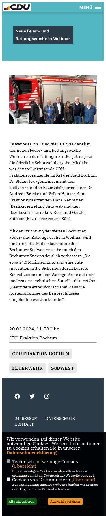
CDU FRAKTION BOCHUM (41, 353)
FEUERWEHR (27, 368)
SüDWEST (62, 368)
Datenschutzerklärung (32, 452)
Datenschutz (60, 418)
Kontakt (24, 424)
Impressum (26, 418)
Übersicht (24, 466)
